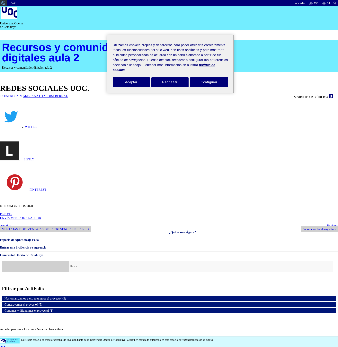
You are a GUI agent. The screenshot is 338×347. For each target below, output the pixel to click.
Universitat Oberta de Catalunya (21, 255)
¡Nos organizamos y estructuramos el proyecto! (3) (35, 298)
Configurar (209, 82)
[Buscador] (35, 266)
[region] (170, 64)
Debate (6, 214)
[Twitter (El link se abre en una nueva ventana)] (4, 345)
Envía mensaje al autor (20, 218)
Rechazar (170, 82)
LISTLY (28, 159)
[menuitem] (3, 3)
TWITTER (30, 126)
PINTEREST (38, 189)
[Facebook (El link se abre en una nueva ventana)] (1, 345)
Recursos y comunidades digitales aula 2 (67, 52)
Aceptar (131, 82)
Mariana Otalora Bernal (45, 96)
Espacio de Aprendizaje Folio (19, 239)
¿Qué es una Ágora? (182, 232)
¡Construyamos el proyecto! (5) (23, 304)
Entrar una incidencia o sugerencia (23, 247)
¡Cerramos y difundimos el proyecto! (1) (28, 310)
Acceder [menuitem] (300, 3)
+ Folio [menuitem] (12, 3)
